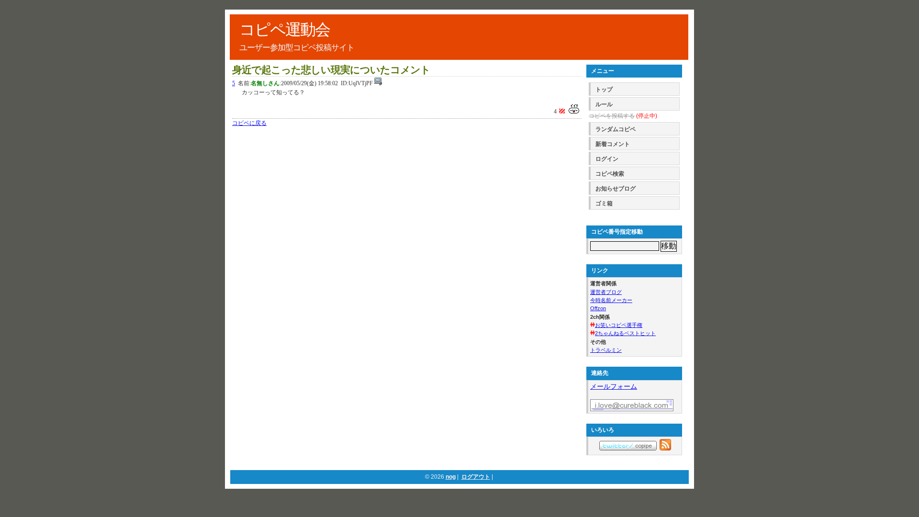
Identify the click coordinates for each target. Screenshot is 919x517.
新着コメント (612, 144)
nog (451, 476)
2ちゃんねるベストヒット (625, 333)
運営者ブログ (606, 292)
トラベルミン (606, 350)
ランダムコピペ (615, 129)
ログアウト (475, 476)
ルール (604, 104)
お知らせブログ (615, 188)
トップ (604, 89)
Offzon (598, 308)
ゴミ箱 (604, 203)
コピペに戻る (249, 123)
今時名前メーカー (611, 300)
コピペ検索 (609, 173)
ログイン (606, 159)
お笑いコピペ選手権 (618, 325)
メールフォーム (613, 386)
